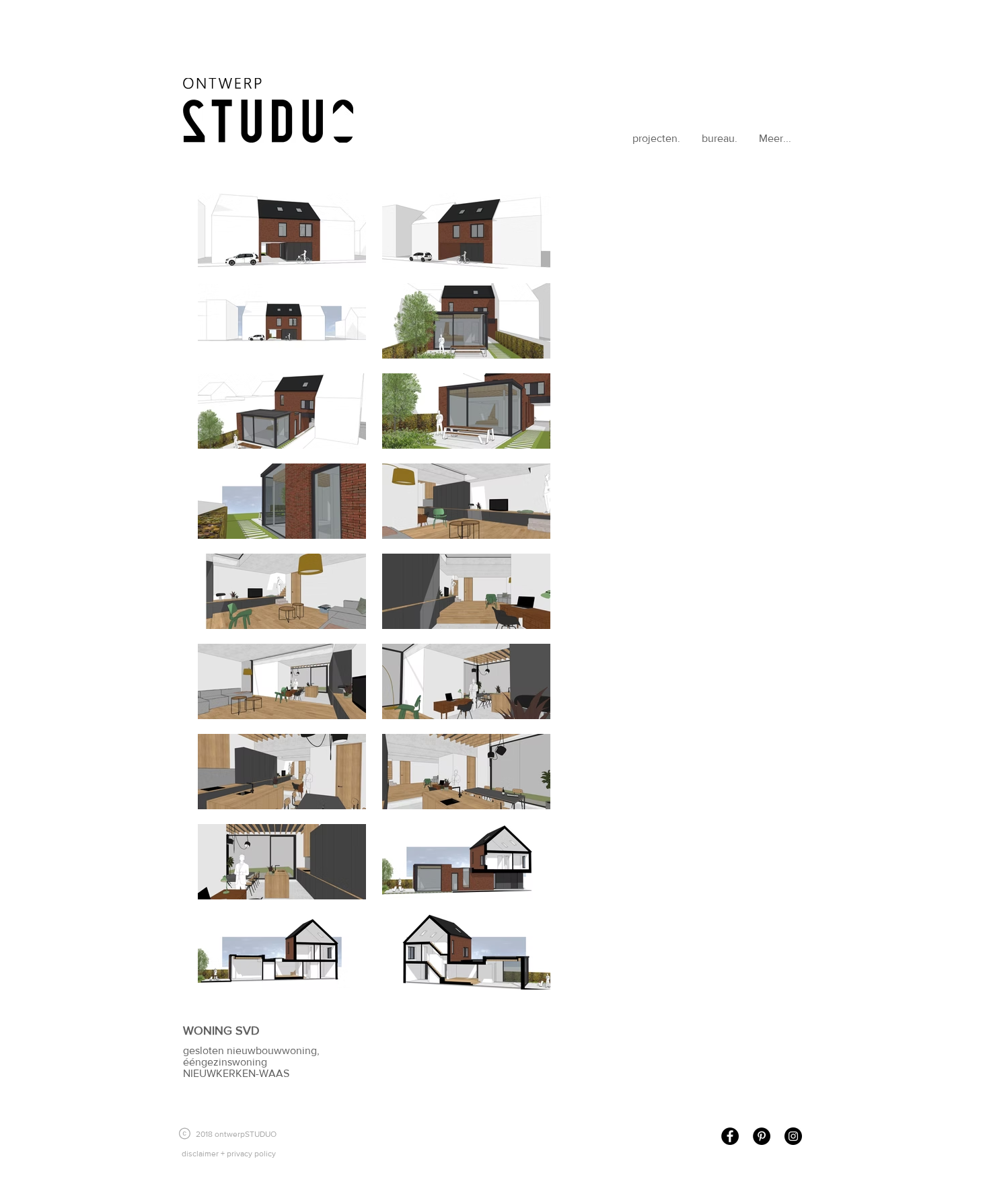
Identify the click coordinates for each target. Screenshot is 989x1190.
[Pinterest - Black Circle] (761, 1136)
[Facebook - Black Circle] (730, 1136)
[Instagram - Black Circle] (793, 1136)
